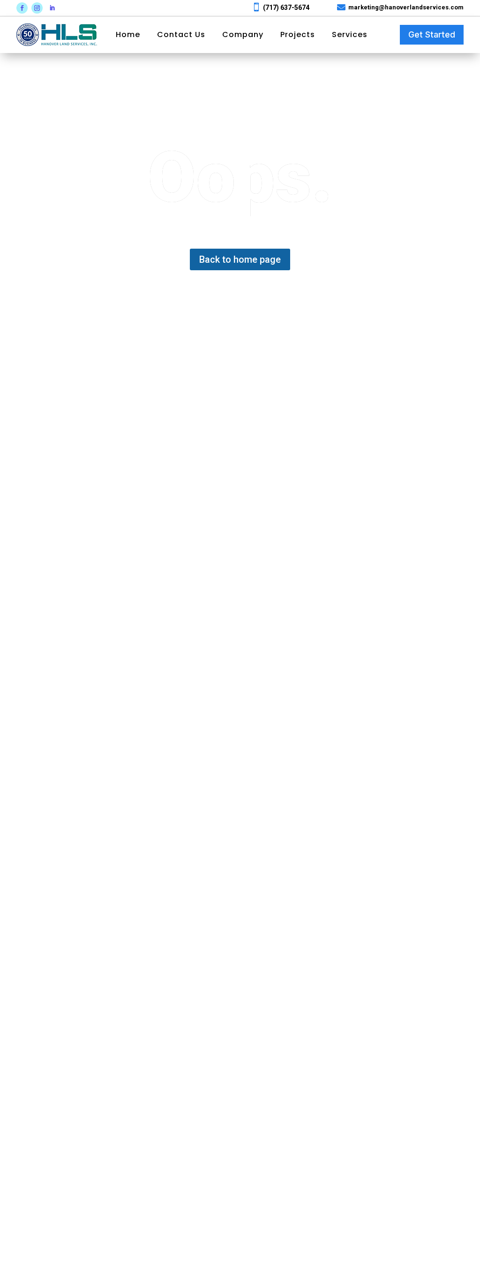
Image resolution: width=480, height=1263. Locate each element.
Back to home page (240, 259)
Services (350, 34)
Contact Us (181, 34)
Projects (297, 34)
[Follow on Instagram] (37, 8)
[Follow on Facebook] (22, 8)
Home (128, 34)
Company (242, 34)
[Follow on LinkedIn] (52, 8)
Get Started (431, 34)
